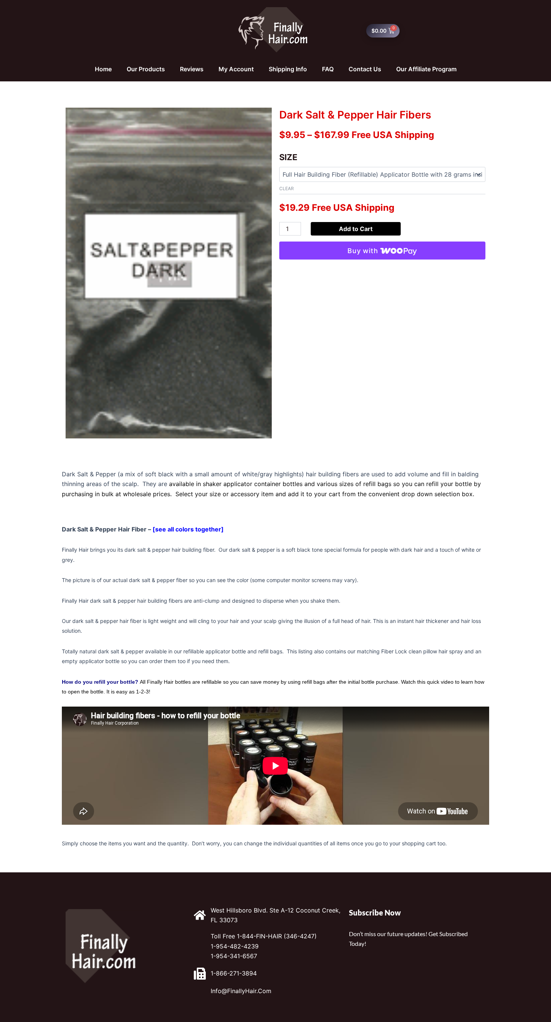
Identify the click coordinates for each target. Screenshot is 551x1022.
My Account (236, 69)
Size (288, 157)
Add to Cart (356, 229)
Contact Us (365, 69)
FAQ (328, 69)
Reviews (192, 69)
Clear (286, 188)
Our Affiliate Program (426, 69)
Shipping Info (288, 69)
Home (103, 69)
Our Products (146, 69)
